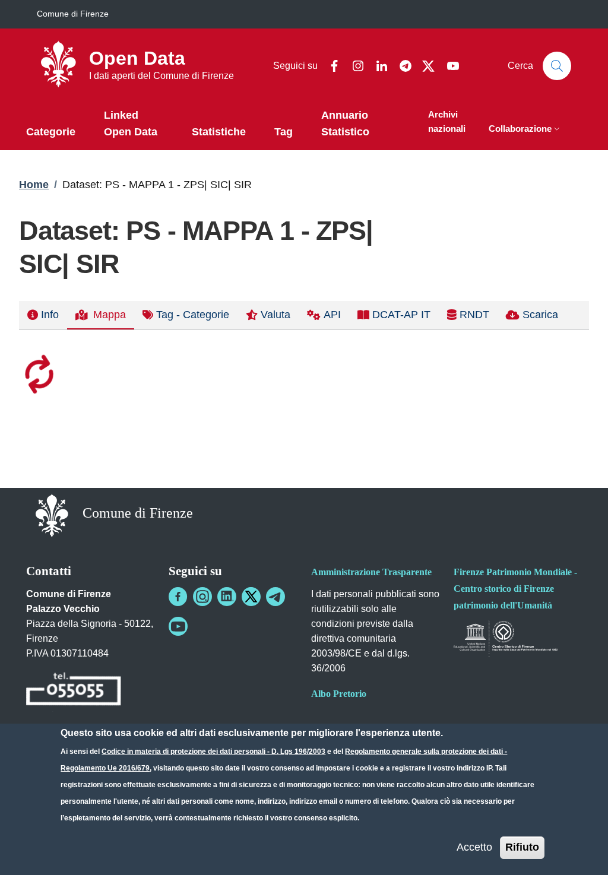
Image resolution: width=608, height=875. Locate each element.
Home (34, 185)
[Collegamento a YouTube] (178, 626)
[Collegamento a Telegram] (275, 596)
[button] (525, 129)
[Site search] (557, 66)
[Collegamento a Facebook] (178, 596)
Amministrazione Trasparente (371, 572)
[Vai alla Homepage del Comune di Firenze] (52, 514)
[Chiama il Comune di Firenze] (73, 691)
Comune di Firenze (73, 13)
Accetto (474, 847)
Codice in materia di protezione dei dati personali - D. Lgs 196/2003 (213, 751)
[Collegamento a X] (251, 596)
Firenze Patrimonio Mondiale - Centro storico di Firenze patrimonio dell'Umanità (515, 588)
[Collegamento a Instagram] (202, 596)
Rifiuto (522, 847)
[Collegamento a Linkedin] (226, 596)
